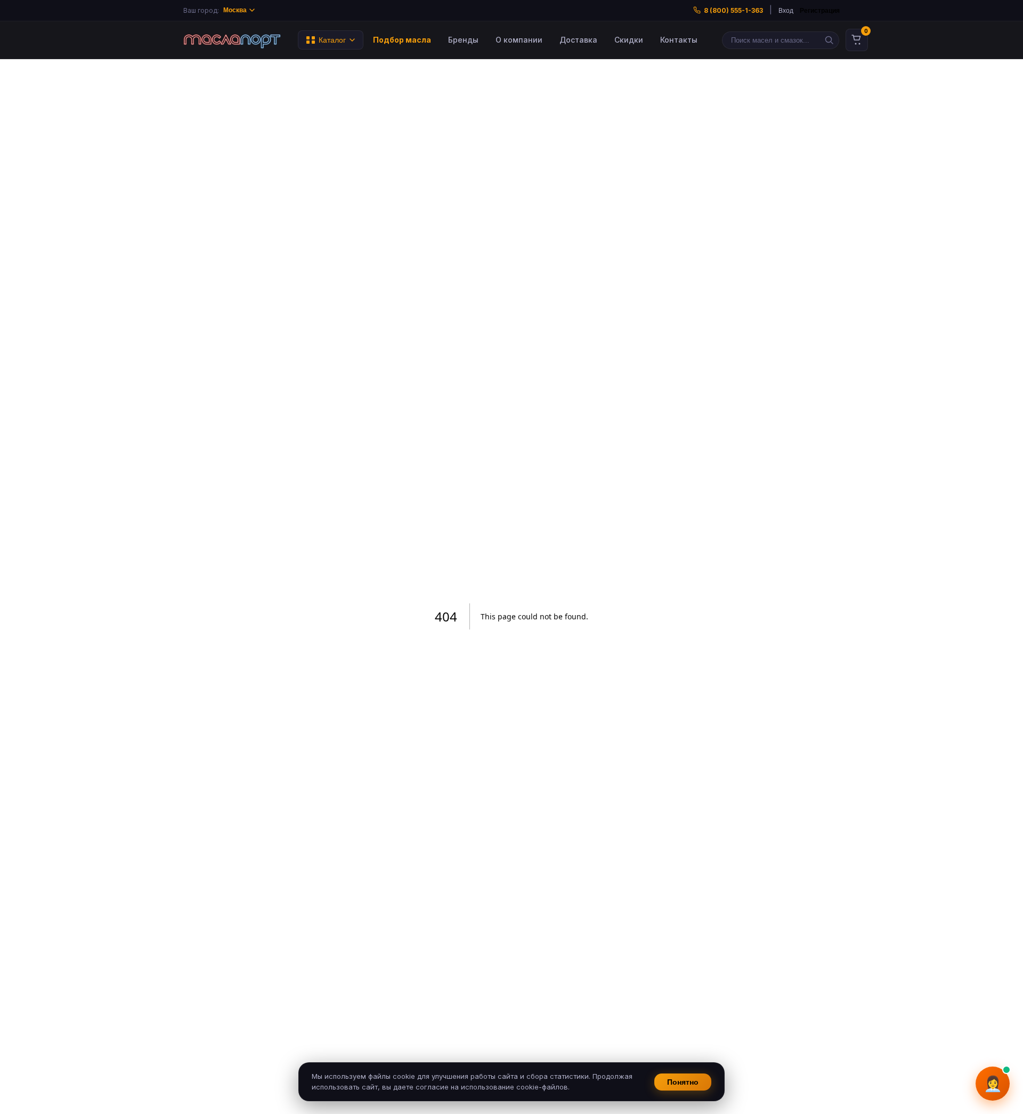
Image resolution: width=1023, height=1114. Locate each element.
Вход (785, 10)
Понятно (683, 1082)
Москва (235, 10)
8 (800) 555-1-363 (733, 10)
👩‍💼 (993, 1084)
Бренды (463, 39)
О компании (519, 39)
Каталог (332, 40)
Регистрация (820, 10)
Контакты (678, 39)
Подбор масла (402, 39)
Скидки (628, 39)
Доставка (578, 39)
